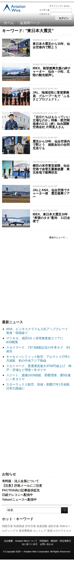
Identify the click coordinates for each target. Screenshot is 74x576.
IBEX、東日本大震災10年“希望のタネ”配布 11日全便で (51, 217)
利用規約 (44, 541)
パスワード (44, 14)
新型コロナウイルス (59, 530)
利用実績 (19, 526)
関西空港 (7, 526)
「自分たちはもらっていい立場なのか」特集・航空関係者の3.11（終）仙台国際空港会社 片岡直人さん (51, 122)
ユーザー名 (44, 10)
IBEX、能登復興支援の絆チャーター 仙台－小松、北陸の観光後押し (52, 71)
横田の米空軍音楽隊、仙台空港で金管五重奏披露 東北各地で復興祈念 (51, 169)
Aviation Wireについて (26, 541)
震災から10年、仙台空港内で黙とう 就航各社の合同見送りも (51, 145)
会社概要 (8, 541)
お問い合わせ (46, 544)
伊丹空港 (30, 526)
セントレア (39, 530)
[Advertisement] (37, 279)
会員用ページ (30, 23)
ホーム (9, 23)
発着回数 (42, 526)
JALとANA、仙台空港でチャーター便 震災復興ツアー (51, 193)
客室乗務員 (25, 530)
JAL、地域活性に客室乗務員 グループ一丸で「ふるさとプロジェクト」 (51, 96)
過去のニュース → (58, 237)
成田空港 (53, 526)
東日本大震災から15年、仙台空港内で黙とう (51, 45)
